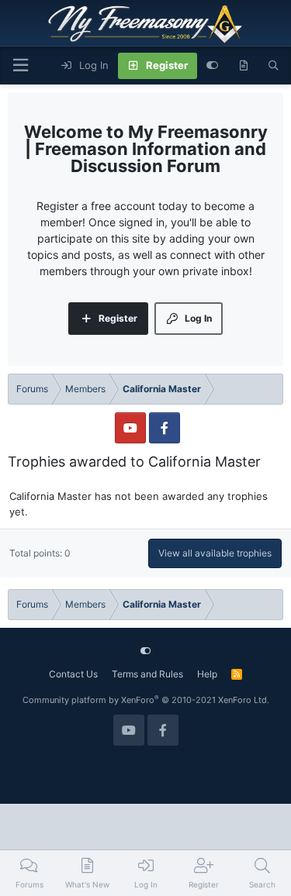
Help (207, 674)
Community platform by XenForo (146, 699)
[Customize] (212, 65)
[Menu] (20, 65)
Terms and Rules (147, 674)
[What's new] (243, 65)
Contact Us (73, 674)
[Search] (273, 65)
